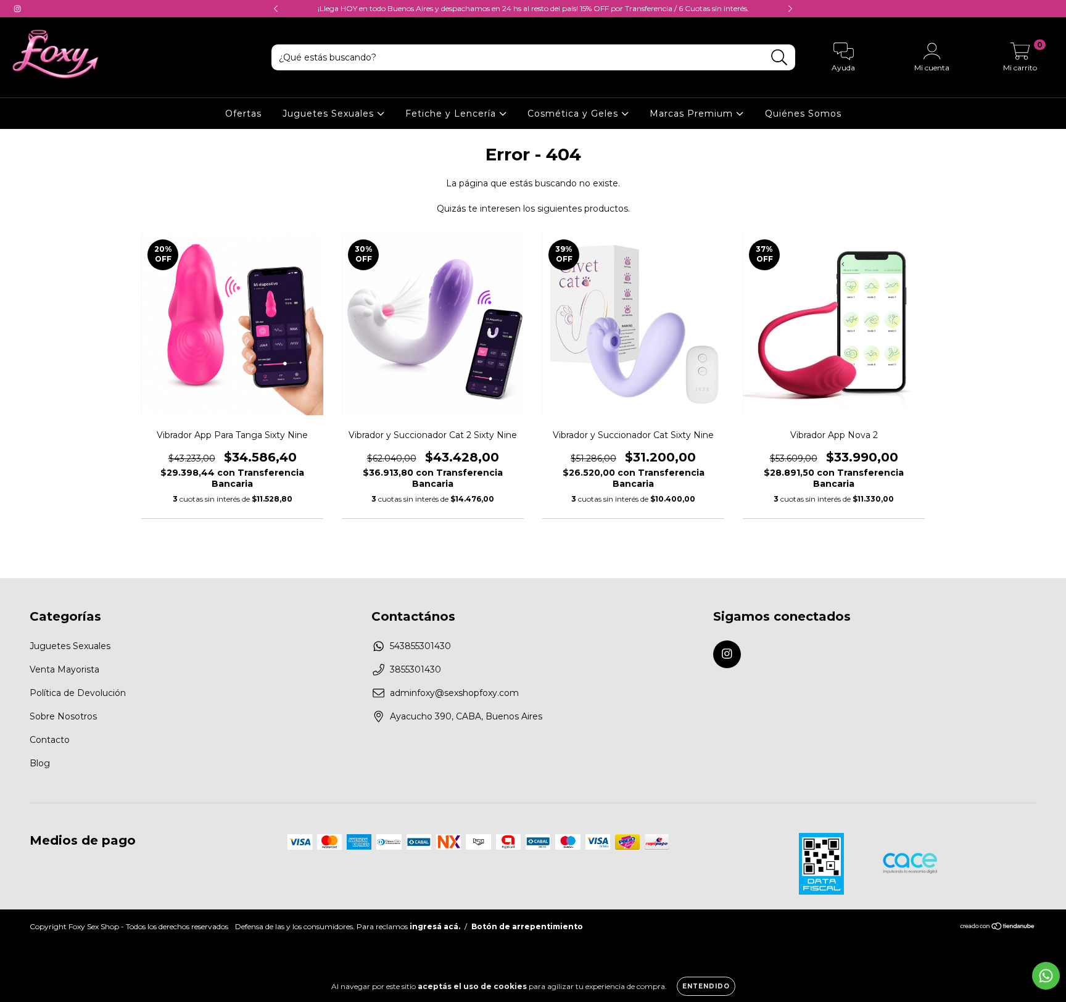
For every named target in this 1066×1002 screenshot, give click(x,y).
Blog (40, 763)
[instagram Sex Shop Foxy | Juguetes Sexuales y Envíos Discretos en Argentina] (17, 8)
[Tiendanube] (997, 927)
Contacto (50, 739)
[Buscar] (779, 57)
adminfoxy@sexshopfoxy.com (454, 692)
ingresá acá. (435, 926)
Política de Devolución (78, 692)
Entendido (706, 986)
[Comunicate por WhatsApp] (1046, 976)
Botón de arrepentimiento (527, 926)
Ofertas (243, 113)
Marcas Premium (693, 113)
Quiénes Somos (803, 113)
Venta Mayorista (64, 669)
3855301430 (415, 669)
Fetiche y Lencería (452, 113)
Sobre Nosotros (63, 716)
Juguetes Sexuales (330, 113)
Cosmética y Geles (574, 113)
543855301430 (420, 646)
